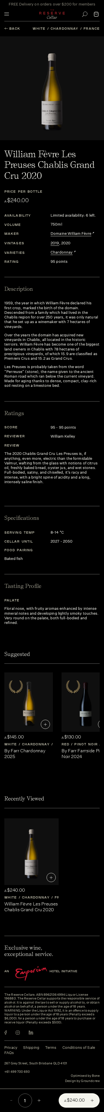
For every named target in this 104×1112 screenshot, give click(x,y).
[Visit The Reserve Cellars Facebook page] (5, 1032)
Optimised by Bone (85, 1076)
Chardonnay (64, 28)
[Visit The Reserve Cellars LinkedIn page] (31, 1032)
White (39, 28)
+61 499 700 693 (17, 1072)
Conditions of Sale (78, 1047)
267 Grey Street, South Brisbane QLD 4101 (35, 1064)
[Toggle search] (84, 14)
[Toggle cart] (96, 14)
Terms (51, 1047)
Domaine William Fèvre (71, 233)
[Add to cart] (45, 724)
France (91, 28)
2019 (55, 243)
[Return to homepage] (52, 14)
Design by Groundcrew (82, 1081)
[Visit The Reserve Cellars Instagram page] (18, 1032)
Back (14, 28)
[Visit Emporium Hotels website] (50, 973)
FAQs (9, 1052)
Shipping (31, 1047)
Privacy (10, 1047)
